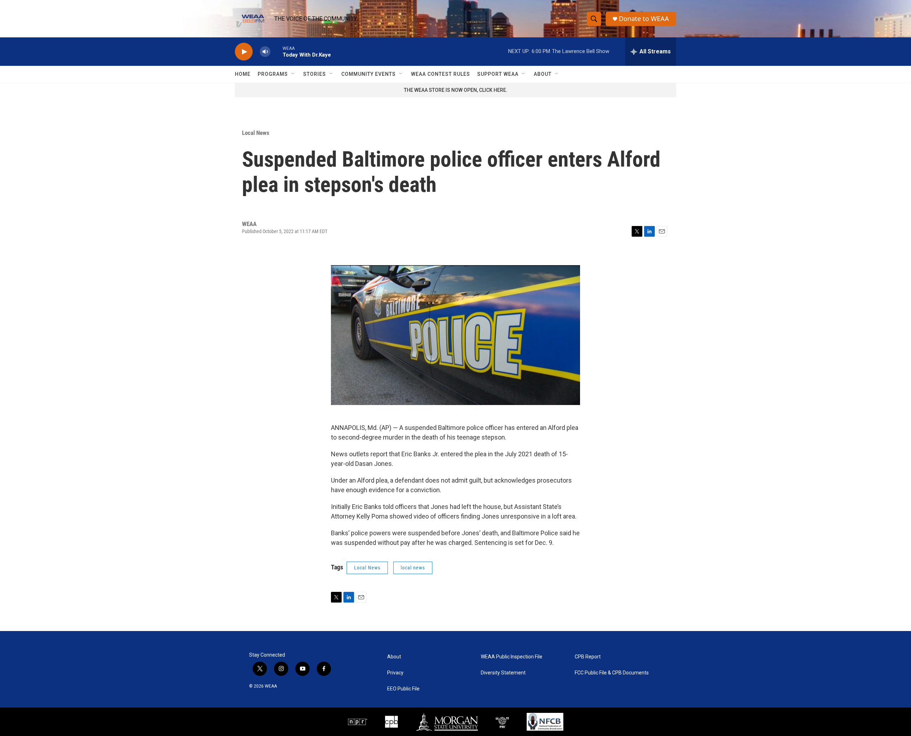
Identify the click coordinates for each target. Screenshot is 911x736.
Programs (273, 74)
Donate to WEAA (644, 18)
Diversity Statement (503, 672)
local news (413, 568)
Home (243, 74)
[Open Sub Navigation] (293, 74)
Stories (314, 74)
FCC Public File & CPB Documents (612, 672)
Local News (255, 132)
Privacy (395, 672)
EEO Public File (403, 689)
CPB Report (588, 656)
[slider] (276, 51)
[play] (243, 52)
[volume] (265, 52)
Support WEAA (497, 74)
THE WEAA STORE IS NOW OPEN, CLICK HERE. (455, 90)
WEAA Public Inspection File (511, 656)
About (543, 74)
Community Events (368, 74)
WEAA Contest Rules (440, 74)
